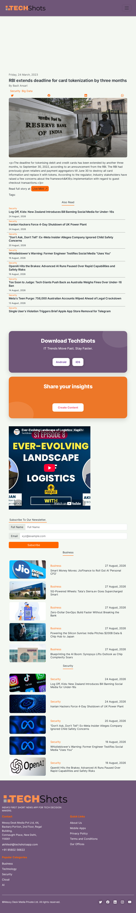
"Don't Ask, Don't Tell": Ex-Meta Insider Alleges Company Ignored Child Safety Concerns (86, 727)
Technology (9, 869)
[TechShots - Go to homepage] (25, 8)
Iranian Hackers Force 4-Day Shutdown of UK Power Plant (48, 224)
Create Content (68, 407)
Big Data (27, 91)
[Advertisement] (68, 41)
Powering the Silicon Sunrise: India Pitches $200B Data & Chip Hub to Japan (86, 634)
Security (15, 91)
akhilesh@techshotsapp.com (20, 844)
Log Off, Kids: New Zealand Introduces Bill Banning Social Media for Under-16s (61, 211)
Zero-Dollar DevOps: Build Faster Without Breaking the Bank (84, 614)
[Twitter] (12, 95)
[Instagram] (122, 902)
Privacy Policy (79, 833)
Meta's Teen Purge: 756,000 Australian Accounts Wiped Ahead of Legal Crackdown (65, 298)
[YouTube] (130, 902)
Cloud (5, 879)
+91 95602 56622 (13, 849)
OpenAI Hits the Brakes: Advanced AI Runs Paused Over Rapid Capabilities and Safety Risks (85, 769)
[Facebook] (48, 95)
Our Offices (77, 844)
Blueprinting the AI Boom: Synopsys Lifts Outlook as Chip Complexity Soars (86, 655)
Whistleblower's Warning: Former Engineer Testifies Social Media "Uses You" (60, 253)
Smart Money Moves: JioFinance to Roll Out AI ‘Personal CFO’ (85, 572)
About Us (76, 822)
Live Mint (38, 188)
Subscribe (34, 545)
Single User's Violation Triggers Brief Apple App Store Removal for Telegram (60, 311)
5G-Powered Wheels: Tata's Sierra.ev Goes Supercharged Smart (86, 593)
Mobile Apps (78, 828)
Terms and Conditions (84, 838)
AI (3, 885)
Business (55, 565)
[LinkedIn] (85, 95)
